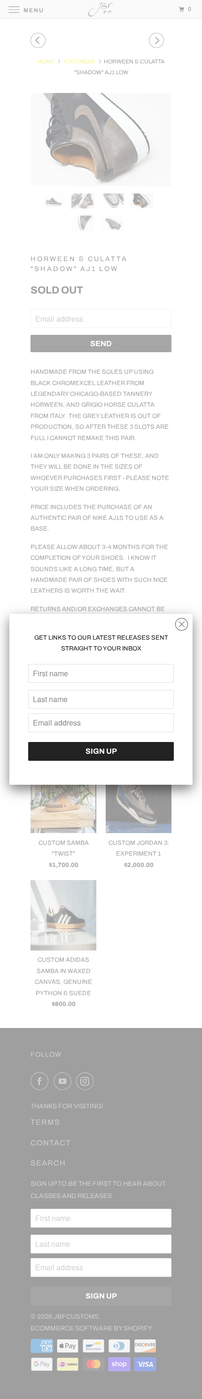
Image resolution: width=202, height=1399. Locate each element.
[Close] (181, 622)
